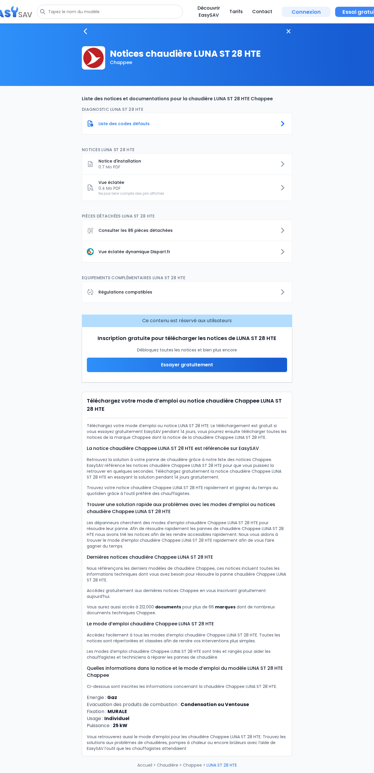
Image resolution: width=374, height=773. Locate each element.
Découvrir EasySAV (209, 11)
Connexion (306, 11)
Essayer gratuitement (187, 364)
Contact (262, 11)
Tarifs (236, 11)
